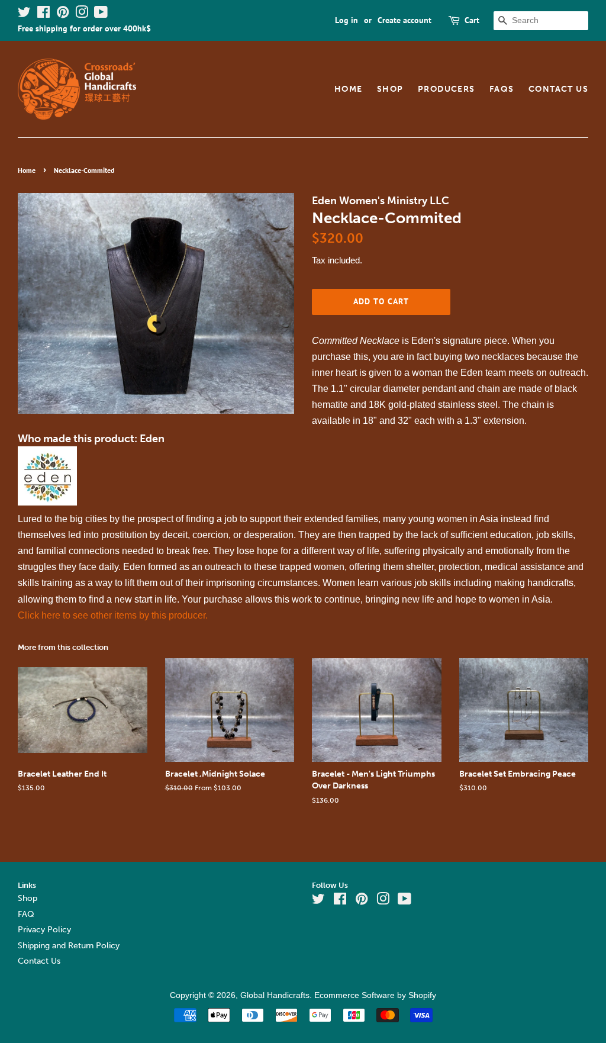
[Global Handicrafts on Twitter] (24, 14)
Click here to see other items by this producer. (113, 615)
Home (348, 89)
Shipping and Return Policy (69, 946)
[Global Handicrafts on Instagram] (81, 14)
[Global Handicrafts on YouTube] (101, 14)
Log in (346, 20)
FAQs (501, 89)
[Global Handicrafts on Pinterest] (62, 14)
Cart (472, 20)
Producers (446, 89)
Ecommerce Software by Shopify (375, 995)
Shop (390, 89)
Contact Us (558, 89)
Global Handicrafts (275, 995)
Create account (404, 20)
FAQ (26, 914)
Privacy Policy (44, 930)
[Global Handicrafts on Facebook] (43, 14)
